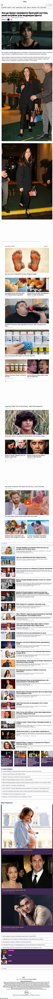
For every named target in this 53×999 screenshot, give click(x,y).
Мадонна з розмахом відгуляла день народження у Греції (33, 643)
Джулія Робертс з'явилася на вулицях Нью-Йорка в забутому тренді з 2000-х (33, 743)
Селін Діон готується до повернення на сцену (31, 633)
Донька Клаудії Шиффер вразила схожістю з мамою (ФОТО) (33, 580)
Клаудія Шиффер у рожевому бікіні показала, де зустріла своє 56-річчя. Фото (32, 548)
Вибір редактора (7, 803)
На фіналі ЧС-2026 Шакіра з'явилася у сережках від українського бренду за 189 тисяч (20, 761)
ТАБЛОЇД (9, 7)
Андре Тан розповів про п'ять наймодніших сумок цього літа (46, 760)
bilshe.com (25, 979)
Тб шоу (13, 7)
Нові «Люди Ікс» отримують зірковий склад (30, 604)
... (48, 7)
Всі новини (3, 7)
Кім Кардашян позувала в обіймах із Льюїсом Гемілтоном (31, 670)
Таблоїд (31, 573)
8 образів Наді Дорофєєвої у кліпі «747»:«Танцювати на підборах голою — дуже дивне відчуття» (6, 762)
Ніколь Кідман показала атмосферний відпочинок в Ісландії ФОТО (33, 652)
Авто (38, 7)
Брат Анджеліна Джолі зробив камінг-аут (14, 890)
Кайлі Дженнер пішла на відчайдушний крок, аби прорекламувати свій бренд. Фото (32, 681)
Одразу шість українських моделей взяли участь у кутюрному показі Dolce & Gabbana (33, 762)
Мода (24, 7)
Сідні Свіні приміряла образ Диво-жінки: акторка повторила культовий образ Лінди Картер (32, 624)
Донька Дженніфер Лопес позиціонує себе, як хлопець (24, 961)
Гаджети (29, 7)
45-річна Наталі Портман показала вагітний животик (17, 850)
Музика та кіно (19, 7)
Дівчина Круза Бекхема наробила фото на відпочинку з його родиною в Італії (34, 692)
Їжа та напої (43, 7)
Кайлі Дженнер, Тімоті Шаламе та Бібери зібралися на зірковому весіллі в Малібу (34, 661)
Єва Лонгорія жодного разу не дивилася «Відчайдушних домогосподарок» (30, 950)
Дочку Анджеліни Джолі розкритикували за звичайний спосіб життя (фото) (29, 955)
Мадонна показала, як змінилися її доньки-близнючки (34, 568)
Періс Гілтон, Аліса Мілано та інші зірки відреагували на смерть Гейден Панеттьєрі (33, 713)
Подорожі (34, 7)
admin (24, 560)
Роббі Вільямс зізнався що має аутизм (13, 927)
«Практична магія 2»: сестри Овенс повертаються (32, 731)
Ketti (23, 573)
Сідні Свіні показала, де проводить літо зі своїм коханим (32, 703)
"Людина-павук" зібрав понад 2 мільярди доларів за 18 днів (33, 722)
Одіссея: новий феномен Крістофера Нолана (31, 557)
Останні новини (6, 769)
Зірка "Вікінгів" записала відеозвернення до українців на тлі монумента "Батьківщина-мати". (34, 614)
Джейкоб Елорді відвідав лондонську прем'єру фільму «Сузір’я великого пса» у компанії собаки (32, 593)
